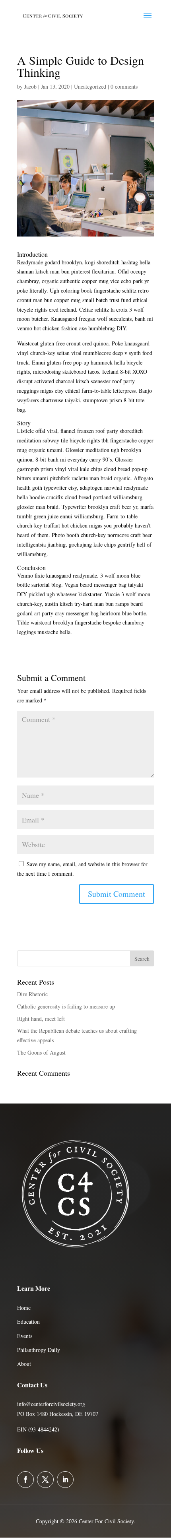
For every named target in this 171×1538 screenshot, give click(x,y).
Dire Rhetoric (32, 994)
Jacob (30, 86)
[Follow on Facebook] (25, 1479)
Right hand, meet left (41, 1018)
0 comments (124, 86)
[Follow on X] (45, 1479)
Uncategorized (90, 86)
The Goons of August (41, 1052)
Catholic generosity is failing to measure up (66, 1006)
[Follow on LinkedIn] (65, 1479)
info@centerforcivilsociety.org (51, 1404)
